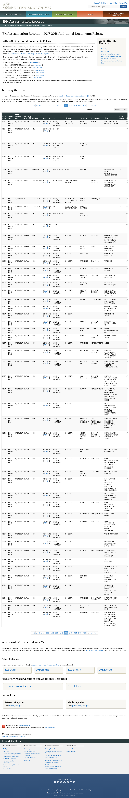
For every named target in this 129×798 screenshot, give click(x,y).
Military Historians (29, 751)
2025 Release (11, 670)
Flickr (74, 782)
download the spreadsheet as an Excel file (72, 96)
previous (39, 105)
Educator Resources (64, 14)
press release (34, 62)
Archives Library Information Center (11, 765)
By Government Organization (12, 754)
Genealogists (28, 749)
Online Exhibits (7, 769)
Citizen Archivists (100, 3)
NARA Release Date (18, 116)
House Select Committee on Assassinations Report (111, 57)
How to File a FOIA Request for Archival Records (53, 767)
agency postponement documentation (45, 665)
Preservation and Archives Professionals (32, 754)
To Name (83, 118)
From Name (95, 118)
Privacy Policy (57, 790)
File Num (68, 118)
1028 (47, 105)
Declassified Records (51, 758)
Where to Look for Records (53, 760)
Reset (124, 110)
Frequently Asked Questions (19, 686)
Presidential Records (9, 758)
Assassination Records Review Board (111, 62)
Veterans (27, 760)
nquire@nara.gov (15, 706)
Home (5, 26)
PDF (45, 123)
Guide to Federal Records (53, 755)
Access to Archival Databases (8, 761)
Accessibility (48, 790)
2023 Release (42, 670)
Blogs (71, 782)
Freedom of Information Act (70, 790)
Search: (89, 109)
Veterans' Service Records (38, 14)
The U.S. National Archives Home (27, 6)
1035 (79, 105)
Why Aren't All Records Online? (52, 763)
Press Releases (75, 686)
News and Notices (71, 749)
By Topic (5, 749)
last (95, 105)
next (91, 105)
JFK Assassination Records (31, 26)
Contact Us (123, 3)
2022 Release (74, 670)
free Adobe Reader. (24, 725)
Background (105, 51)
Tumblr (64, 782)
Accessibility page (49, 727)
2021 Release (105, 670)
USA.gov (90, 790)
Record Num (10, 117)
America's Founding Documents (116, 14)
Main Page (104, 49)
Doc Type (56, 118)
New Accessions (71, 751)
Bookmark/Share (112, 3)
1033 (70, 105)
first (33, 105)
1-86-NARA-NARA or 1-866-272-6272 (64, 795)
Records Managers (30, 758)
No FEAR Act (83, 790)
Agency (35, 118)
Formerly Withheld (27, 117)
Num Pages (121, 117)
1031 (61, 105)
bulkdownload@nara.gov (94, 650)
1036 (84, 105)
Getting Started (50, 749)
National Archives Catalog (11, 756)
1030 (57, 105)
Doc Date (46, 118)
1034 (75, 105)
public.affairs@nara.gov (80, 706)
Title (106, 118)
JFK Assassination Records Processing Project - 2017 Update (28, 54)
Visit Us (90, 14)
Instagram (61, 782)
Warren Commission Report (110, 54)
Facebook (55, 782)
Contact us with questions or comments (13, 736)
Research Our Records (13, 14)
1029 (52, 105)
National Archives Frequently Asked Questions (53, 752)
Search (123, 7)
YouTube (68, 782)
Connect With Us (64, 779)
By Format (6, 751)
